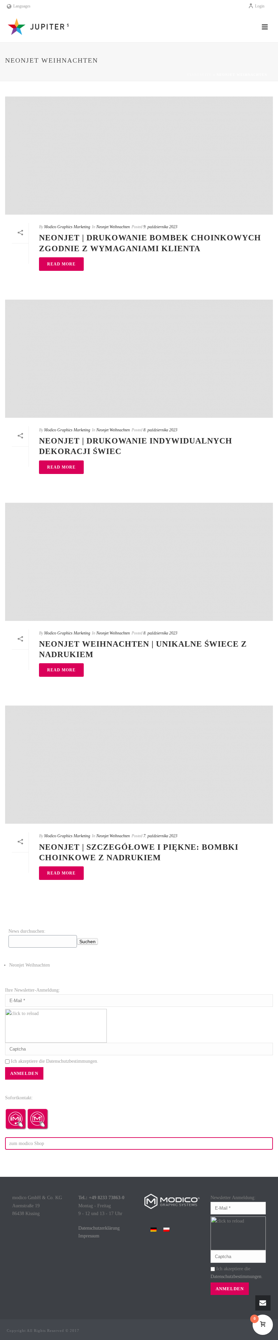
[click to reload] (56, 1026)
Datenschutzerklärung (99, 1228)
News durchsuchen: (26, 931)
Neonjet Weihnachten (113, 226)
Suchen (87, 941)
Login (259, 6)
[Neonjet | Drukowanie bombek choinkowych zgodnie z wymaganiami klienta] (139, 155)
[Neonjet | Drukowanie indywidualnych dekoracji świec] (139, 359)
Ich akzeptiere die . (53, 1061)
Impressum (88, 1235)
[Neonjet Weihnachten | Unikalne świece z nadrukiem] (139, 562)
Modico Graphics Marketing (67, 226)
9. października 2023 (160, 226)
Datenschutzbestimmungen (71, 1061)
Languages (22, 6)
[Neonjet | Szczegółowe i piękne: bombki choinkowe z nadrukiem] (139, 765)
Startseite (199, 75)
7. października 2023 (160, 836)
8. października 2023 (160, 430)
